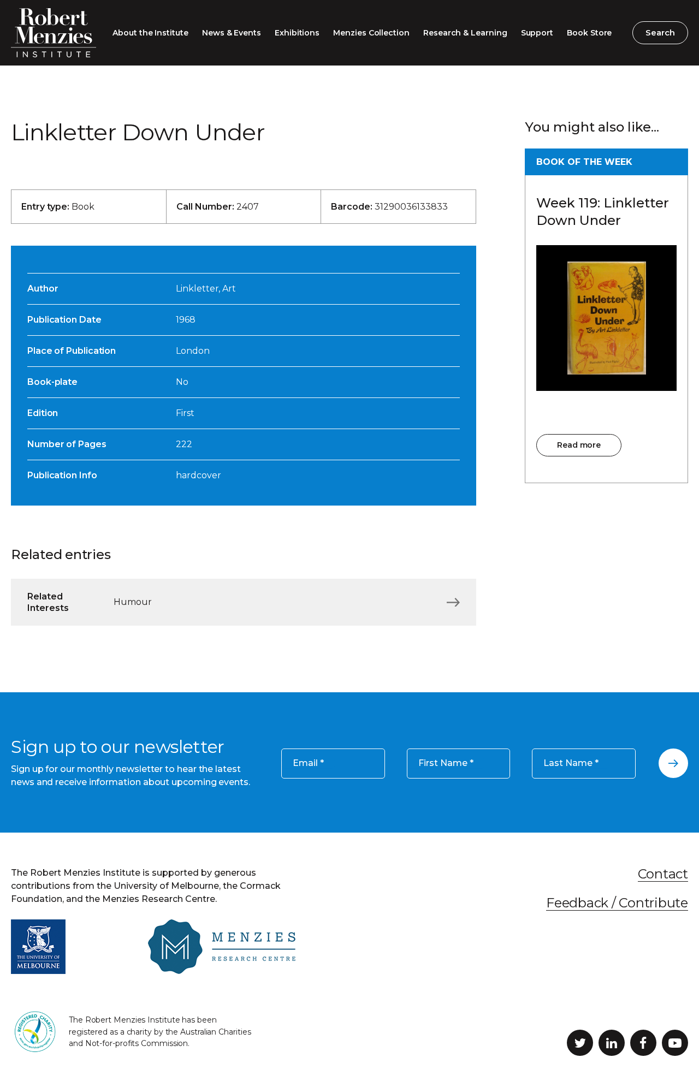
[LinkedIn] (612, 1043)
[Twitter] (580, 1043)
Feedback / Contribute (617, 903)
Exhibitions (297, 33)
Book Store (589, 33)
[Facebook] (643, 1043)
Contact (663, 874)
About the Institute (150, 33)
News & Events (231, 33)
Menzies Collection (371, 33)
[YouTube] (675, 1043)
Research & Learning (465, 33)
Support (537, 33)
